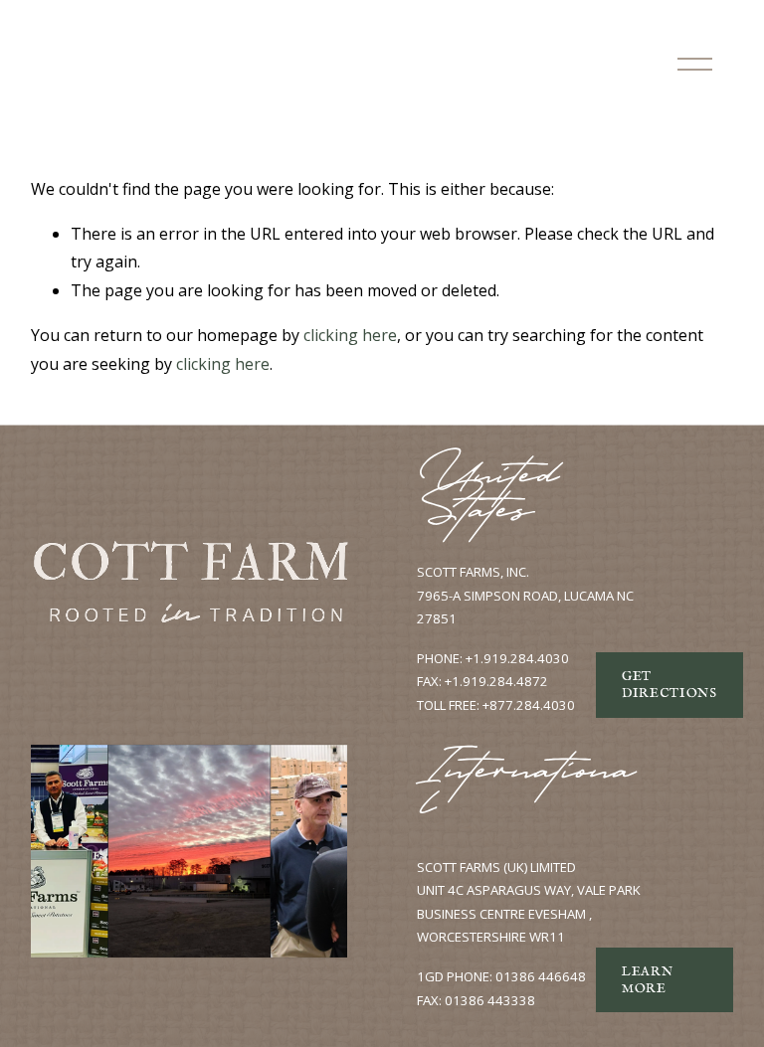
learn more (647, 980)
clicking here (350, 335)
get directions (669, 685)
